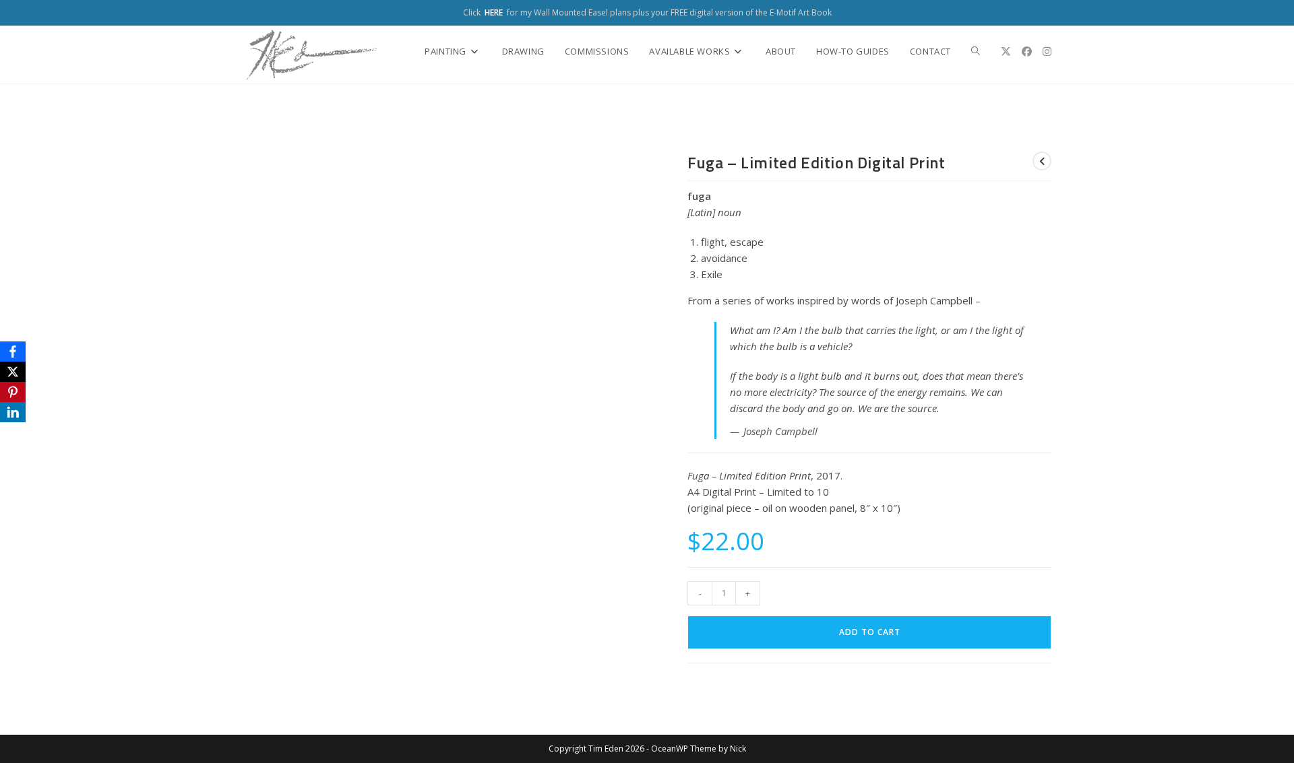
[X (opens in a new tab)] (1005, 51)
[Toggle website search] (975, 51)
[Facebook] (13, 351)
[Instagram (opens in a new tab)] (1047, 51)
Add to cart (869, 632)
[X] (13, 372)
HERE (494, 12)
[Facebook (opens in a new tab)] (1026, 51)
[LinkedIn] (13, 412)
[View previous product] (1042, 161)
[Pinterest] (13, 392)
